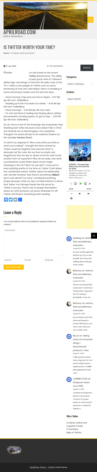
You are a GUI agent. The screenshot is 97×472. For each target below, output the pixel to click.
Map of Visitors (73, 432)
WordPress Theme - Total (41, 467)
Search (86, 67)
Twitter (32, 76)
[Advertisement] (79, 117)
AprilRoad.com (20, 32)
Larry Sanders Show (21, 137)
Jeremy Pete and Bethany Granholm (83, 242)
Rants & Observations (13, 36)
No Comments (56, 66)
